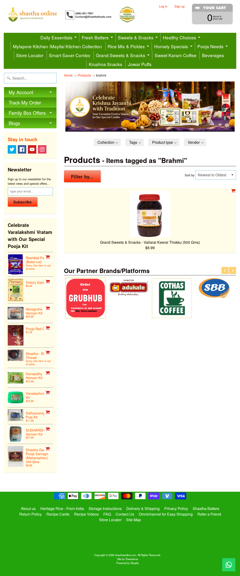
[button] (107, 142)
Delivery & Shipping (143, 508)
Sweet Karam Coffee (175, 55)
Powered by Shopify (127, 563)
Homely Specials (171, 46)
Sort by (189, 175)
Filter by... (82, 176)
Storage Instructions (105, 508)
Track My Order (25, 102)
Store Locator (29, 55)
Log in (163, 6)
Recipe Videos (86, 514)
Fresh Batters (95, 37)
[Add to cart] (48, 257)
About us (28, 508)
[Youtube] (32, 149)
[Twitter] (12, 149)
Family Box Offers (27, 112)
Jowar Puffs (140, 64)
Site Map (133, 519)
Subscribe (22, 202)
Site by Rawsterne (127, 559)
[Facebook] (22, 149)
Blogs (14, 123)
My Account (21, 92)
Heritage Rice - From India (62, 508)
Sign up (179, 6)
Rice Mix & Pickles (126, 46)
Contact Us (125, 514)
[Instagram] (42, 149)
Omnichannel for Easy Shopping (166, 514)
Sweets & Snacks (136, 37)
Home (68, 75)
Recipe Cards (57, 514)
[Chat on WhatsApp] (228, 564)
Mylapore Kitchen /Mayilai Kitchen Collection (57, 46)
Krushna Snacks (105, 64)
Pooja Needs (210, 46)
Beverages (213, 55)
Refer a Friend (209, 514)
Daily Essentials (56, 37)
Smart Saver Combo (69, 55)
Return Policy (30, 514)
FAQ (107, 514)
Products (84, 75)
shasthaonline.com (125, 555)
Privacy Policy (176, 508)
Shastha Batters (206, 508)
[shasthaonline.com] (77, 14)
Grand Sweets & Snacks (120, 55)
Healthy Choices (179, 37)
